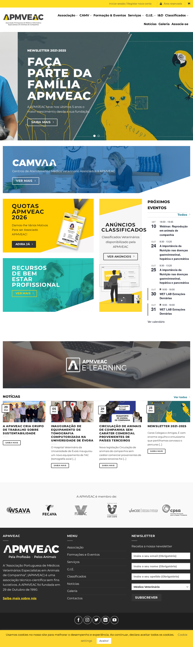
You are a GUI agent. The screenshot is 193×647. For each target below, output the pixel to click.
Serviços (134, 15)
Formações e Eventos (83, 554)
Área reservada (173, 3)
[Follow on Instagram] (87, 620)
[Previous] (8, 86)
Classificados (175, 15)
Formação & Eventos (109, 15)
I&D (160, 15)
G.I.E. (149, 15)
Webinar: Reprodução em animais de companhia (174, 230)
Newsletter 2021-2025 (167, 426)
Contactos (75, 598)
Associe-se (180, 24)
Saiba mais (11, 442)
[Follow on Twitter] (96, 620)
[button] (189, 3)
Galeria (164, 24)
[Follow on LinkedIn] (105, 620)
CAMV (84, 15)
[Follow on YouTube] (114, 620)
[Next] (184, 86)
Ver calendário (156, 322)
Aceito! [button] (104, 640)
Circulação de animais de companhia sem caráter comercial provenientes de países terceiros (120, 433)
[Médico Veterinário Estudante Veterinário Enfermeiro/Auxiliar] (161, 588)
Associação (66, 15)
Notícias (150, 24)
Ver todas (180, 397)
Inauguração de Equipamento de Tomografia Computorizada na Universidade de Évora (72, 433)
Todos (182, 214)
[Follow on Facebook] (78, 620)
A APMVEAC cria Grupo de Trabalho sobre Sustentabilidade (23, 429)
